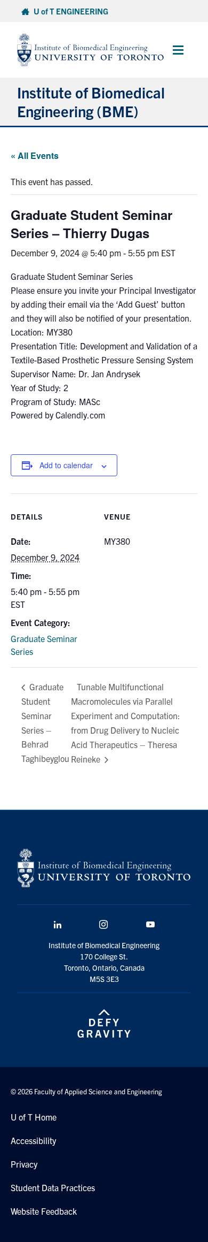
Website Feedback (44, 1211)
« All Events (35, 155)
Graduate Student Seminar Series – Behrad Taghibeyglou (45, 722)
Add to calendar (66, 465)
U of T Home (34, 1116)
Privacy (24, 1164)
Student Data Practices (53, 1187)
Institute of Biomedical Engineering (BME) (91, 101)
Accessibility (33, 1140)
